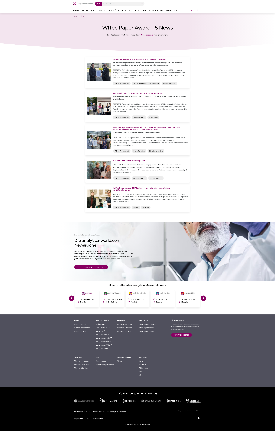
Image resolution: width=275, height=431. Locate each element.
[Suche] (142, 4)
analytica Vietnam (102, 341)
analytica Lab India (103, 338)
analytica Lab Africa (103, 345)
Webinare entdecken (81, 361)
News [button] (93, 10)
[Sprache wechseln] (197, 10)
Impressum (78, 418)
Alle (97, 4)
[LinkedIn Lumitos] (199, 418)
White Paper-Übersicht (147, 331)
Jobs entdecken (101, 361)
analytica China (101, 335)
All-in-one (142, 375)
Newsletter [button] (171, 10)
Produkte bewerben (124, 328)
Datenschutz (98, 418)
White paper (143, 368)
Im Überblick (100, 324)
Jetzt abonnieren (181, 335)
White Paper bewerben (147, 328)
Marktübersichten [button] (117, 10)
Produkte (142, 364)
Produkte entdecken (124, 324)
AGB (88, 418)
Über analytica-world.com (116, 412)
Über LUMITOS (98, 412)
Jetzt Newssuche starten (91, 267)
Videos (119, 361)
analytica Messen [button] (80, 10)
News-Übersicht (80, 331)
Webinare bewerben (81, 364)
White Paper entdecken (147, 324)
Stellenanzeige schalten (105, 364)
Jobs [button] (144, 10)
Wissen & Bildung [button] (156, 10)
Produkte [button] (102, 10)
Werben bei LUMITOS (82, 412)
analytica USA (101, 348)
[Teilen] (192, 10)
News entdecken (80, 324)
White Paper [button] (133, 10)
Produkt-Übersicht (124, 331)
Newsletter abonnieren (83, 328)
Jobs (140, 371)
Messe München (102, 328)
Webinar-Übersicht (81, 368)
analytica (99, 331)
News (141, 361)
